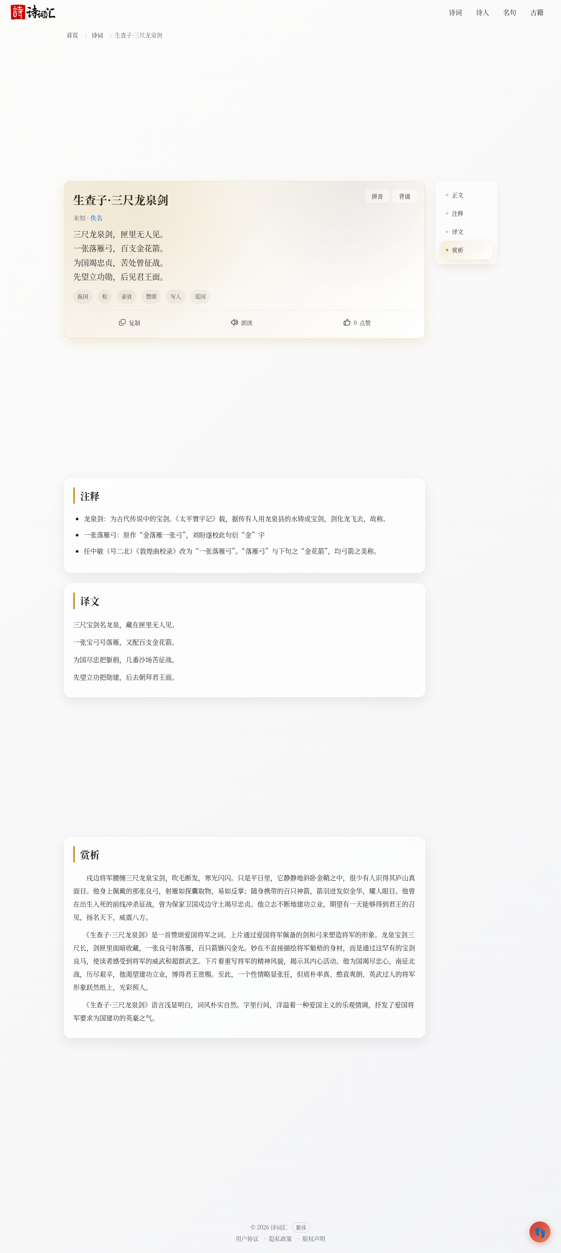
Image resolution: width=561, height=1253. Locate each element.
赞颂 (151, 296)
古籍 (536, 12)
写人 (175, 296)
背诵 (404, 196)
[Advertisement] (280, 110)
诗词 (455, 12)
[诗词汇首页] (33, 12)
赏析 (457, 250)
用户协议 (247, 1238)
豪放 (126, 296)
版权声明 (313, 1238)
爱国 (200, 296)
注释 (457, 213)
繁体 (301, 1227)
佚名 (96, 217)
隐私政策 (280, 1238)
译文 (457, 231)
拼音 (377, 196)
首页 (72, 35)
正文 (457, 195)
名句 (509, 12)
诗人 (482, 12)
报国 (83, 296)
